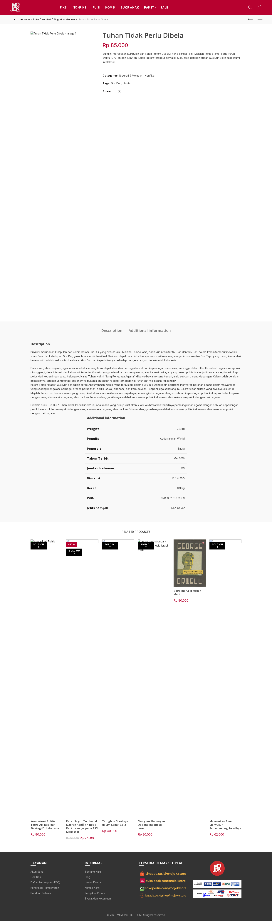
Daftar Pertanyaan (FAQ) (45, 882)
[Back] (12, 19)
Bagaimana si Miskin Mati (187, 592)
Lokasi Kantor (93, 882)
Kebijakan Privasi (95, 893)
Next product (259, 19)
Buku (36, 19)
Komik (110, 7)
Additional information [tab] (150, 330)
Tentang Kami (93, 871)
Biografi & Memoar (64, 19)
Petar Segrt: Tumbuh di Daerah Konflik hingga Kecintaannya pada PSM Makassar (82, 826)
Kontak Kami (92, 887)
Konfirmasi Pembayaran (45, 887)
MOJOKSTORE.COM (129, 915)
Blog (87, 877)
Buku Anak (130, 7)
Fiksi (64, 7)
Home (27, 19)
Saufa (126, 83)
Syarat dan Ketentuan (98, 898)
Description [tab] (111, 330)
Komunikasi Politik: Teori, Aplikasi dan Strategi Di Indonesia (45, 824)
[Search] (250, 7)
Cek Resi (36, 877)
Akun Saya (37, 871)
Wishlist (260, 6)
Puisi (96, 7)
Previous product (250, 19)
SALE (164, 7)
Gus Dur (116, 83)
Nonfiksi (80, 7)
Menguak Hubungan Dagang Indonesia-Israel (151, 824)
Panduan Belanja (41, 893)
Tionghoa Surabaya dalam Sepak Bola (115, 822)
